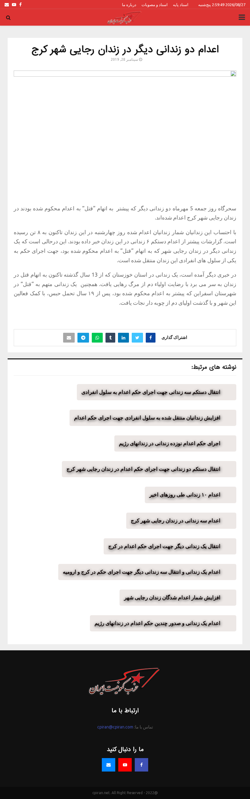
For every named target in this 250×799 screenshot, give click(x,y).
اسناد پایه (180, 4)
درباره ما (129, 4)
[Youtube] (125, 765)
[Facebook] (141, 765)
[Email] (108, 765)
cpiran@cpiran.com (115, 727)
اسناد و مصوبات (154, 4)
